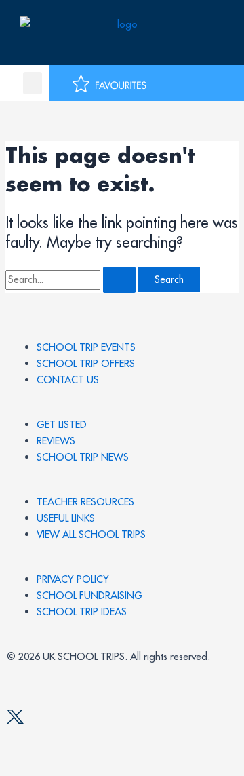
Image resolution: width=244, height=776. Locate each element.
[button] (32, 83)
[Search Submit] (119, 280)
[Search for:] (71, 279)
